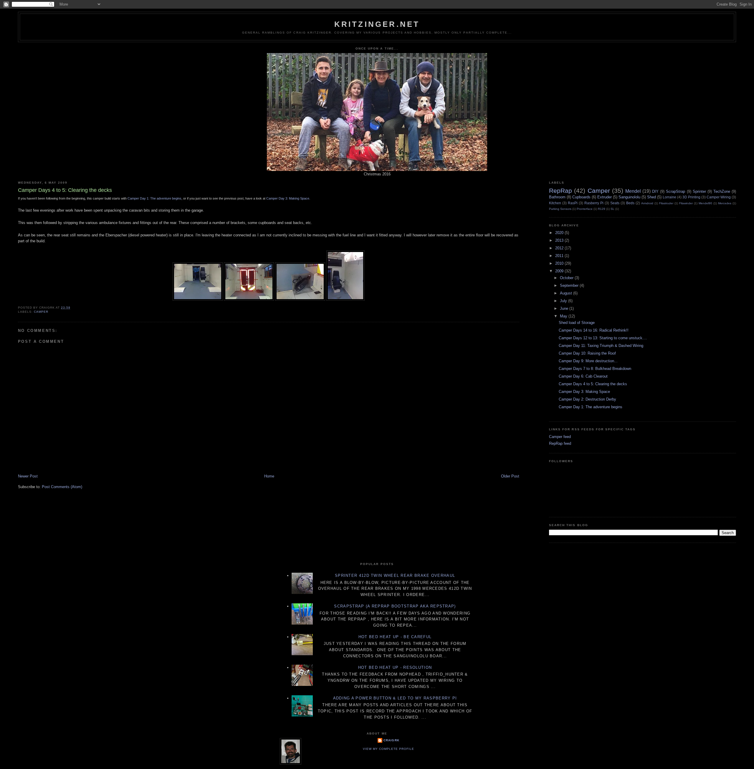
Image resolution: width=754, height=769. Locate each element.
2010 (560, 263)
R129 (601, 208)
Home (269, 476)
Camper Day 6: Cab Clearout (583, 376)
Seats (614, 203)
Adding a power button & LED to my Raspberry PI (395, 698)
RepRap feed (560, 443)
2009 (560, 271)
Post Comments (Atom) (62, 487)
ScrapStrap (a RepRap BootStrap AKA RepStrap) (395, 606)
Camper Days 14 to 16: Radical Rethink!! (594, 330)
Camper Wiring (719, 197)
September (570, 285)
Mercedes (724, 203)
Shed (651, 197)
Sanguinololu (629, 197)
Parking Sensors (560, 208)
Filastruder (666, 203)
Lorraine (669, 197)
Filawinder (686, 203)
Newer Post (28, 476)
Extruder (604, 197)
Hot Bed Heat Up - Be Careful (394, 637)
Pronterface (585, 208)
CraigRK (391, 740)
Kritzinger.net (377, 24)
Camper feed (560, 436)
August (566, 293)
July (564, 301)
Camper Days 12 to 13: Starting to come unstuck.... (603, 338)
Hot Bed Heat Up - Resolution (395, 667)
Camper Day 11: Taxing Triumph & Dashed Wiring (601, 345)
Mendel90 (705, 203)
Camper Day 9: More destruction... (588, 361)
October (567, 278)
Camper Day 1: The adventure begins (590, 407)
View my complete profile (388, 748)
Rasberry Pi (593, 203)
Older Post (510, 476)
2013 (560, 240)
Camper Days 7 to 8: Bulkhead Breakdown (595, 368)
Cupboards (581, 197)
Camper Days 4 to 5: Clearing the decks (593, 384)
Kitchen (555, 203)
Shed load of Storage (577, 322)
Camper (41, 311)
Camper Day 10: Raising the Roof (587, 353)
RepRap (560, 190)
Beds (630, 203)
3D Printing (691, 197)
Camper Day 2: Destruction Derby (587, 399)
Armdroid (647, 203)
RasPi (573, 203)
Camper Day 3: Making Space (287, 198)
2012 (560, 248)
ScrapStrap (675, 191)
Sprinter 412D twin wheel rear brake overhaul (395, 575)
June (564, 308)
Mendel (633, 191)
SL (612, 208)
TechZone (721, 191)
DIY (655, 191)
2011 (560, 255)
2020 (560, 232)
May (564, 316)
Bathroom (557, 197)
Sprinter (699, 191)
